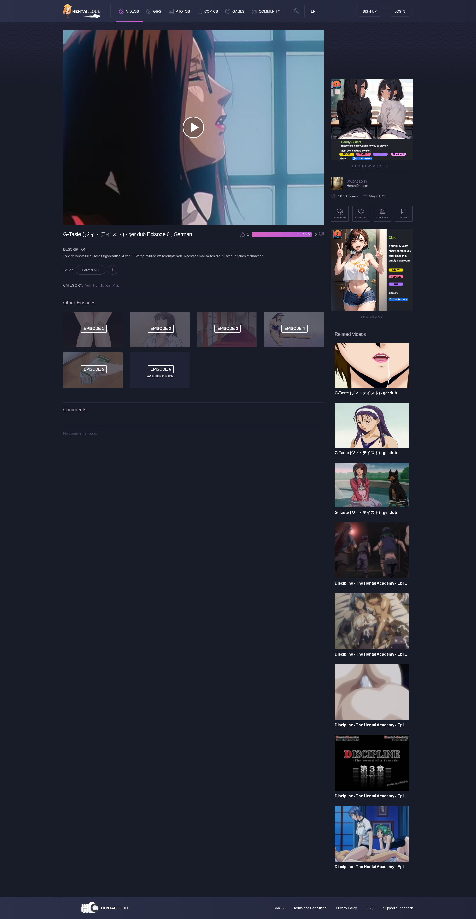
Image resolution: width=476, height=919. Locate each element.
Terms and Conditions (309, 908)
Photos (183, 11)
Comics (211, 11)
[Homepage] (104, 907)
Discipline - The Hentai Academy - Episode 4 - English (372, 725)
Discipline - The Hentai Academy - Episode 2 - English (372, 867)
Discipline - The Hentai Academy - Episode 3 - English (372, 796)
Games (238, 11)
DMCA (279, 908)
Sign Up (370, 11)
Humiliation (101, 285)
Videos (132, 11)
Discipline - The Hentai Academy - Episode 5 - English (372, 654)
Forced (90, 270)
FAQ (369, 908)
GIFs (157, 11)
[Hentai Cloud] (81, 11)
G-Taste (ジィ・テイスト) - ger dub (366, 393)
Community (269, 11)
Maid (116, 285)
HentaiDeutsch (358, 186)
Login (399, 11)
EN (313, 11)
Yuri (88, 285)
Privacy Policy (346, 908)
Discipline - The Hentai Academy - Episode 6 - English (372, 583)
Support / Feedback (398, 908)
